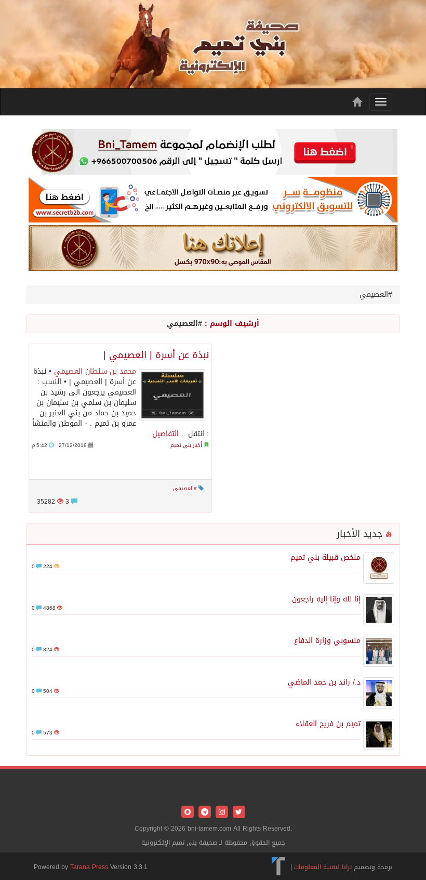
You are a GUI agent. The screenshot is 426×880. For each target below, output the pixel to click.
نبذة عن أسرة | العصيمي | (156, 355)
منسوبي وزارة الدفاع (327, 641)
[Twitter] (237, 813)
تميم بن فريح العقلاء (328, 724)
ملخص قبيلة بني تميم (325, 557)
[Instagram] (220, 813)
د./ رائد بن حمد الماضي (324, 682)
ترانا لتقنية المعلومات (323, 867)
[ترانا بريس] (278, 867)
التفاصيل (165, 434)
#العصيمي (185, 488)
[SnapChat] (187, 813)
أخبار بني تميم (186, 445)
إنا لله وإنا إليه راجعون (326, 599)
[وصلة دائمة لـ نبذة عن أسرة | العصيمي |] (172, 395)
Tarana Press (89, 867)
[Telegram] (203, 813)
